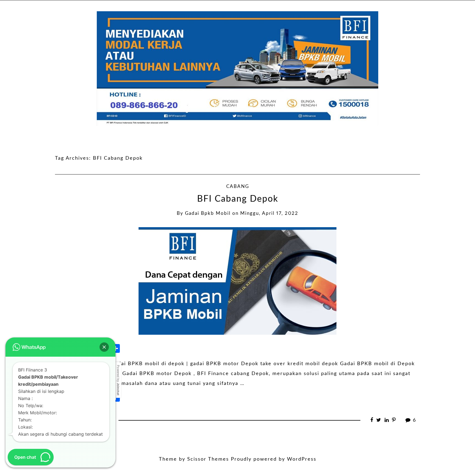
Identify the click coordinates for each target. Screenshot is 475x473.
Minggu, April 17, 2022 (269, 213)
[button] (104, 347)
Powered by (118, 380)
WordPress (301, 459)
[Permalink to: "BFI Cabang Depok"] (237, 280)
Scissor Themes (208, 459)
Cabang (237, 186)
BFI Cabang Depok (237, 199)
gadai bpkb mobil (208, 213)
